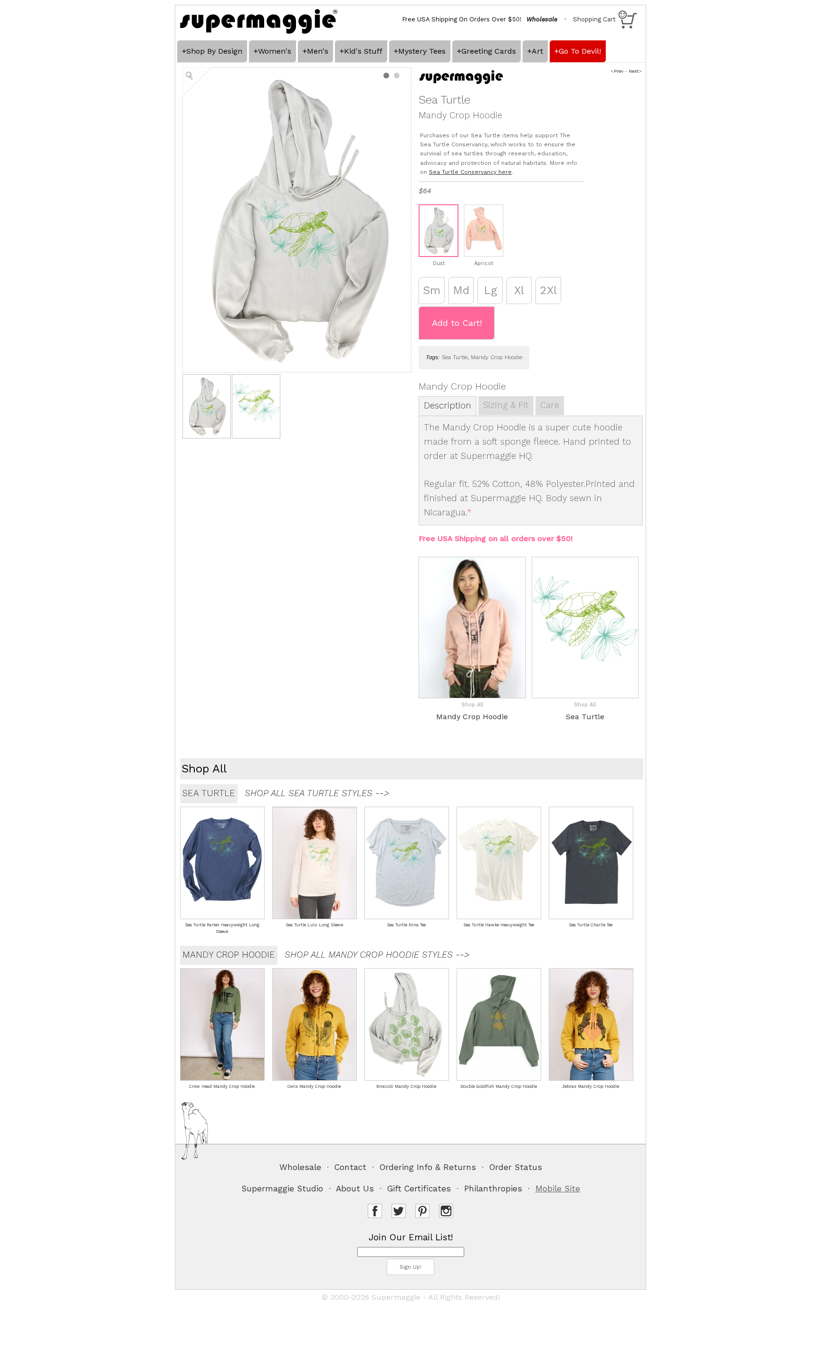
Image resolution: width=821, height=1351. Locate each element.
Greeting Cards (488, 51)
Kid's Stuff (363, 51)
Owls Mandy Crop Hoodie (314, 1086)
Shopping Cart (594, 19)
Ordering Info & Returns (428, 1167)
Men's (317, 51)
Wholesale (300, 1167)
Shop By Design (214, 51)
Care (549, 405)
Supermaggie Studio (282, 1188)
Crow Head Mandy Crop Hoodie (222, 1086)
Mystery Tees (422, 51)
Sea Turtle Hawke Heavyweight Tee (498, 925)
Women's (274, 51)
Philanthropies (493, 1188)
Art (537, 51)
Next (634, 71)
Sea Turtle (455, 357)
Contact (350, 1167)
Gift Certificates (419, 1188)
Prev (618, 71)
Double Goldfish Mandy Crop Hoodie (498, 1086)
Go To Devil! (580, 51)
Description (447, 405)
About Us (355, 1188)
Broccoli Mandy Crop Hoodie (406, 1086)
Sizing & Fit (506, 405)
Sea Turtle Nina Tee (406, 925)
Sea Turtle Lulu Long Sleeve (314, 925)
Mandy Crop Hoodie (496, 357)
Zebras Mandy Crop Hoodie (590, 1086)
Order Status (515, 1167)
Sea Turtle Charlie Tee (590, 925)
